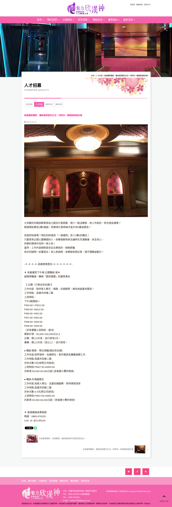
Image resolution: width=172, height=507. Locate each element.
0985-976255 (74, 497)
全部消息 (29, 104)
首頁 (39, 19)
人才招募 (99, 76)
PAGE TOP (164, 501)
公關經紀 (67, 19)
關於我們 (52, 19)
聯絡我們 (139, 5)
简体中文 (147, 5)
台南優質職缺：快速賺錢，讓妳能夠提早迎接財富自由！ (62, 438)
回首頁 (132, 5)
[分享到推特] (128, 471)
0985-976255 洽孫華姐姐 (79, 494)
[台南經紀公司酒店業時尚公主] (86, 8)
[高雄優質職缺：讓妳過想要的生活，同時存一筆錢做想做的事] (86, 170)
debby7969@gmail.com (80, 500)
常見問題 (83, 19)
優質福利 (113, 19)
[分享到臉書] (137, 471)
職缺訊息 (98, 19)
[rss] (145, 471)
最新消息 (128, 19)
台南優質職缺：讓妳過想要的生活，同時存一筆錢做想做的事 (108, 449)
